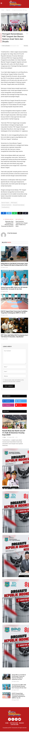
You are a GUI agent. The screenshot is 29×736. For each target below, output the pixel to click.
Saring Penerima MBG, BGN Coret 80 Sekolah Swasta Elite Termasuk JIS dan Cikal (19, 686)
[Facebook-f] (9, 719)
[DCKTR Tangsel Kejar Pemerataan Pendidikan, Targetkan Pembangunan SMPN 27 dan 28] (14, 301)
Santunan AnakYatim (6, 205)
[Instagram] (16, 719)
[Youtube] (19, 719)
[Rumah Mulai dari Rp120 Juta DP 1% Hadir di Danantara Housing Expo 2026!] (14, 422)
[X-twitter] (12, 719)
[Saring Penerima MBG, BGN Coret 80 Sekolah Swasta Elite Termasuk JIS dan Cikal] (14, 277)
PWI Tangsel (14, 202)
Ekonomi (5, 427)
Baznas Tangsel (5, 202)
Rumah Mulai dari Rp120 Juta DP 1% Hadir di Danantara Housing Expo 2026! (13, 433)
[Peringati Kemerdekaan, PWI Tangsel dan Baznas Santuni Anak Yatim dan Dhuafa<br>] (14, 22)
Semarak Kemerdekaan (18, 205)
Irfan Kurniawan (6, 45)
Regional (26, 45)
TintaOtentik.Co (5, 207)
